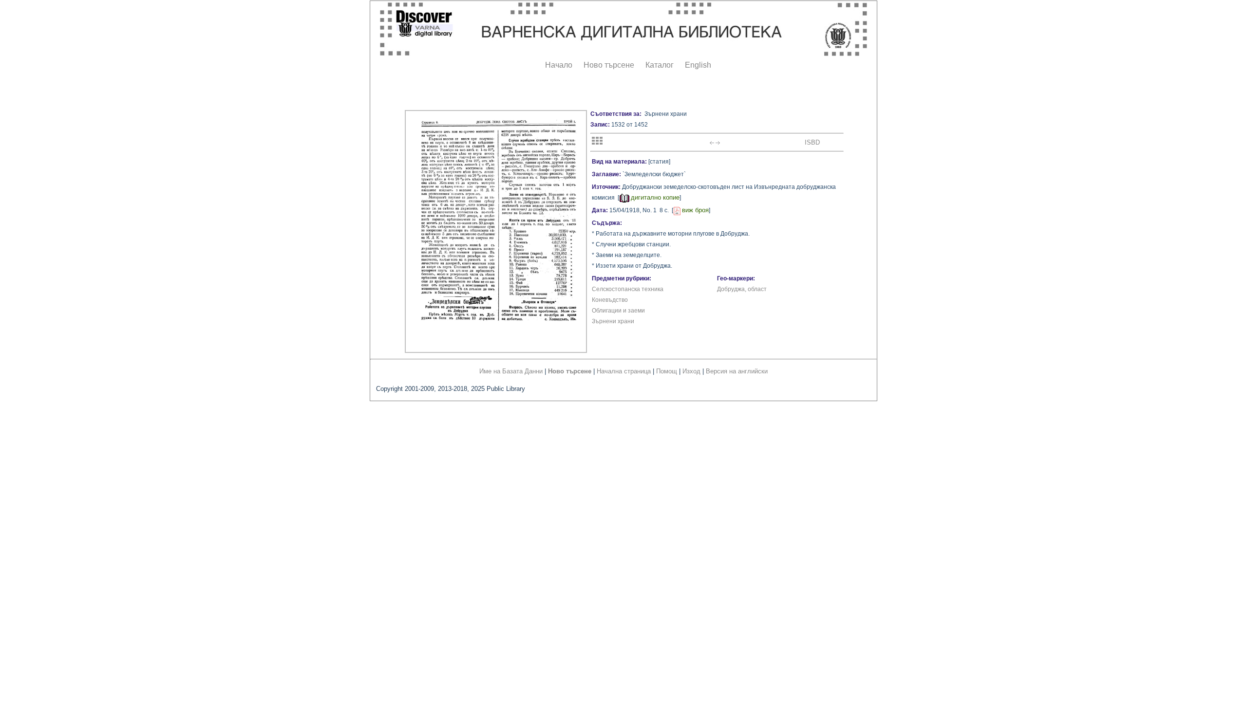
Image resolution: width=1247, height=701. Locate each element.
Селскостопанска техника (627, 289)
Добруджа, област (742, 289)
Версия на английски (737, 371)
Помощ (666, 371)
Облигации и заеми (618, 310)
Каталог (659, 65)
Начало (558, 65)
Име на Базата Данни (511, 371)
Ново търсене (609, 65)
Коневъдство (610, 299)
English (698, 65)
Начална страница (624, 371)
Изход (691, 371)
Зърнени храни (613, 321)
